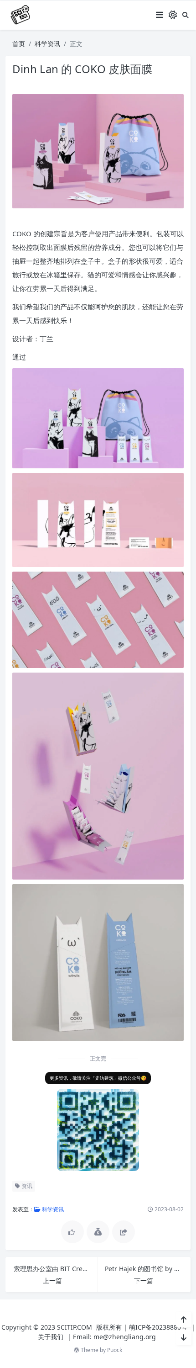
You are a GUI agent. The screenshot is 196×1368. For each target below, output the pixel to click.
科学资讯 (47, 43)
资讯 (26, 1186)
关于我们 (50, 1336)
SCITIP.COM (74, 1327)
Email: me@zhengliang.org (114, 1336)
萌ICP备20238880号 (158, 1327)
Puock (114, 1350)
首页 (18, 43)
